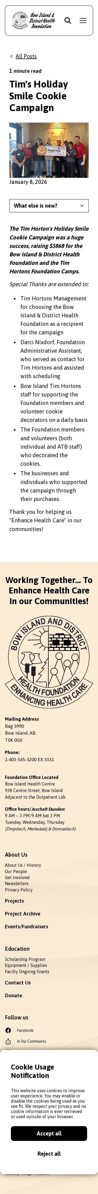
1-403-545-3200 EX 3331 (29, 759)
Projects (14, 901)
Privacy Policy (19, 889)
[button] (81, 20)
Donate (13, 995)
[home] (34, 20)
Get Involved (17, 877)
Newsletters (17, 883)
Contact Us (18, 982)
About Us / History (23, 865)
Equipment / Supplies (26, 965)
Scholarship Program (25, 959)
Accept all (49, 1133)
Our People (16, 871)
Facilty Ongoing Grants (27, 971)
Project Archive (22, 914)
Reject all (49, 1153)
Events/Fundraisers (26, 926)
